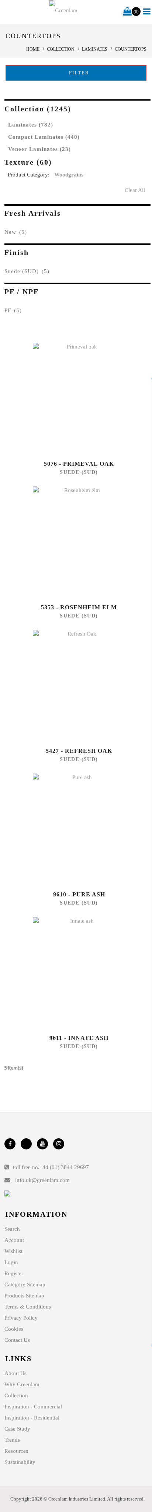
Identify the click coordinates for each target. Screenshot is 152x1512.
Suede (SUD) (26, 271)
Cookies (13, 1329)
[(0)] (127, 12)
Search (12, 1229)
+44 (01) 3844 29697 (64, 1167)
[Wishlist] (79, 398)
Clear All (135, 190)
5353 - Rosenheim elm (79, 607)
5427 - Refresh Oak (79, 751)
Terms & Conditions (27, 1307)
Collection (16, 1395)
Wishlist (13, 1251)
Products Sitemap (24, 1296)
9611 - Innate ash (78, 1038)
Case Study (17, 1429)
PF (13, 310)
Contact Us (17, 1340)
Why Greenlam (21, 1384)
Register (13, 1273)
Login (11, 1262)
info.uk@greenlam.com (42, 1180)
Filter (78, 72)
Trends (12, 1440)
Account (14, 1240)
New (15, 232)
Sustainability (19, 1462)
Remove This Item (143, 176)
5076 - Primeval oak (79, 464)
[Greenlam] (63, 10)
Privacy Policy (21, 1318)
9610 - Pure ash (79, 894)
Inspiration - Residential (31, 1418)
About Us (15, 1373)
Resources (16, 1451)
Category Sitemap (24, 1284)
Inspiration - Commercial (33, 1407)
